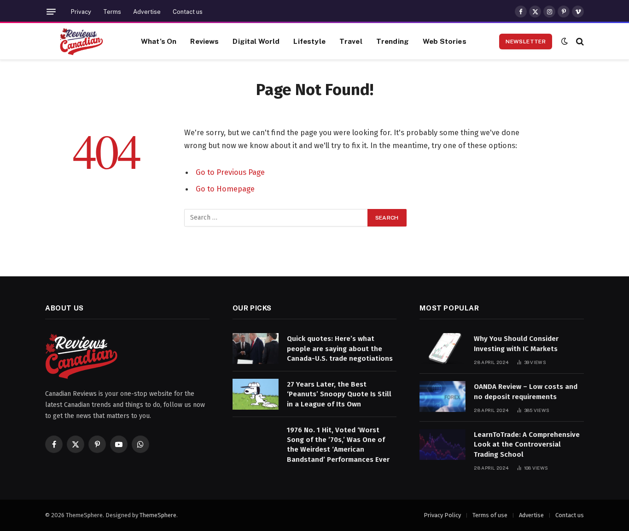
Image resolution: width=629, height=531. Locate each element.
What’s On (158, 41)
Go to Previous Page (230, 172)
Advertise (147, 11)
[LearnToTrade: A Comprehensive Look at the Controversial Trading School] (442, 444)
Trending (392, 41)
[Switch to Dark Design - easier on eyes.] (564, 41)
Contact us (188, 11)
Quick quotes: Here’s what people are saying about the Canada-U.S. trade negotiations (340, 348)
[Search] (579, 41)
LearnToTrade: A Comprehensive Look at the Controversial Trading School (527, 444)
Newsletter (526, 41)
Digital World (256, 41)
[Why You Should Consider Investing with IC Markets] (442, 348)
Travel (350, 41)
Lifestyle (309, 41)
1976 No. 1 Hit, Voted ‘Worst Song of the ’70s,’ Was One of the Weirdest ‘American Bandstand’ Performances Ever (338, 445)
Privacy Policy (442, 515)
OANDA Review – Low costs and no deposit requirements (525, 391)
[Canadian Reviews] (81, 41)
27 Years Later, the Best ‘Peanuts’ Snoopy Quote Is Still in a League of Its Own (339, 394)
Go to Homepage (225, 188)
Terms (112, 11)
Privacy (81, 11)
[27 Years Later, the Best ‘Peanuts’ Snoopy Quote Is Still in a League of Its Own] (256, 394)
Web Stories (444, 41)
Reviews (204, 41)
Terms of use (489, 515)
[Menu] (51, 11)
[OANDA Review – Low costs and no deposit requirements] (442, 396)
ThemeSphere (158, 515)
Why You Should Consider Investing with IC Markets (516, 343)
